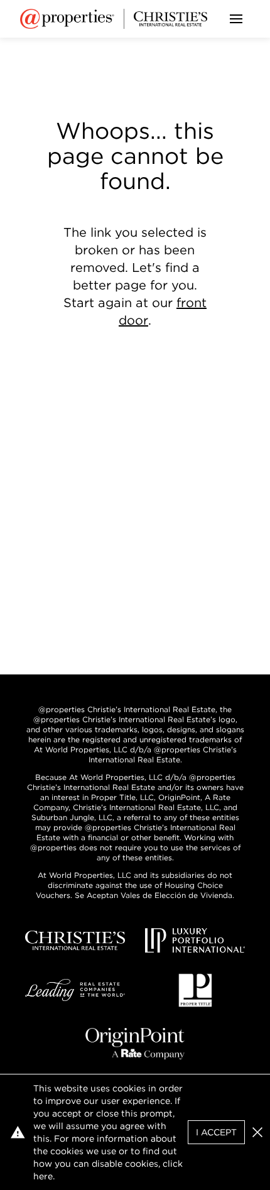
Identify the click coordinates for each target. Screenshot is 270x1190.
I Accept (216, 1132)
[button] (257, 1132)
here (43, 1176)
